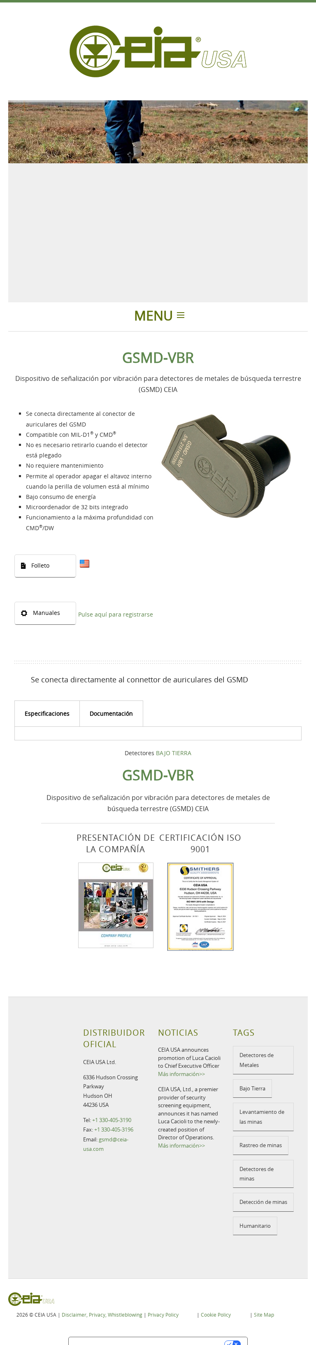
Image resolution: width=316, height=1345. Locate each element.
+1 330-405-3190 (111, 1120)
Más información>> (181, 1074)
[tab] (47, 713)
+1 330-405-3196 (113, 1129)
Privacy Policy (163, 1314)
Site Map (264, 1314)
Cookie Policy (216, 1314)
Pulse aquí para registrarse (115, 614)
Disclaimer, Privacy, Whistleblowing (102, 1314)
